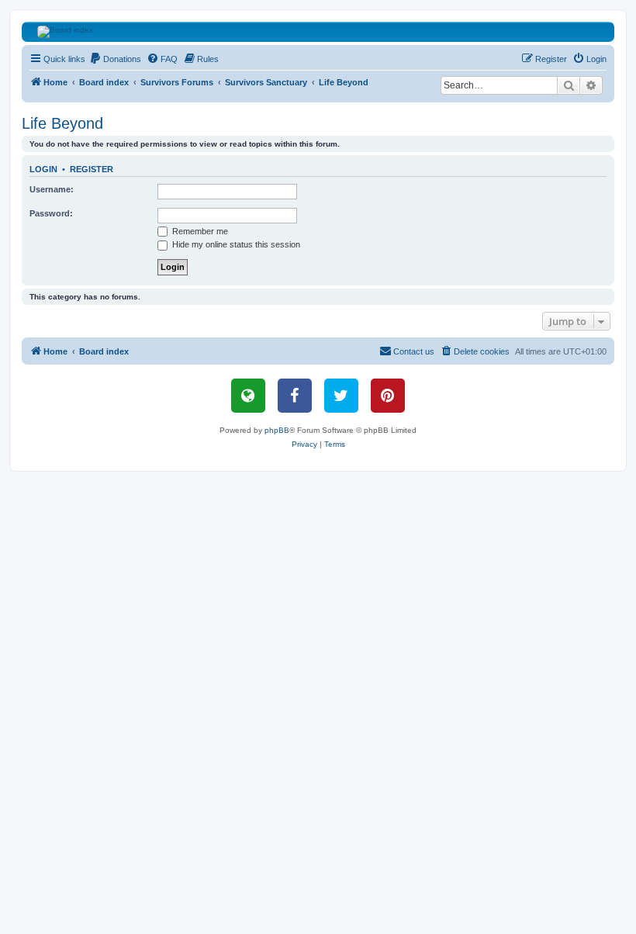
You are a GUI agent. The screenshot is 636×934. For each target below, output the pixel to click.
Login (43, 169)
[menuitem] (115, 59)
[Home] (318, 32)
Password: (51, 213)
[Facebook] (295, 396)
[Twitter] (341, 396)
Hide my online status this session (235, 244)
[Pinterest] (388, 396)
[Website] (248, 396)
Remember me (199, 231)
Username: (51, 189)
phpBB (276, 430)
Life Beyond (62, 123)
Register (91, 169)
